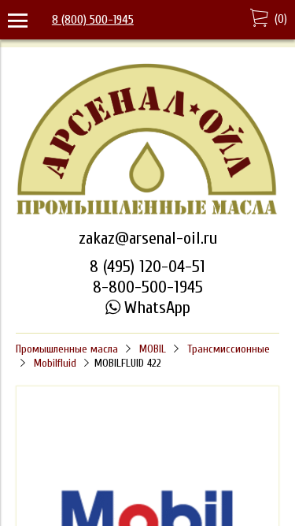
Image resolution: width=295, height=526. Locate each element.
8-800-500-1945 (148, 287)
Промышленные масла (67, 349)
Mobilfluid (55, 363)
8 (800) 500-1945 (93, 20)
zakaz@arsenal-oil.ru (148, 238)
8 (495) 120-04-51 (147, 266)
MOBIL (152, 349)
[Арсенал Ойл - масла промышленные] (147, 213)
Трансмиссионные (228, 349)
